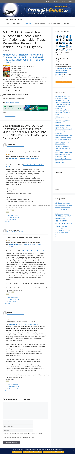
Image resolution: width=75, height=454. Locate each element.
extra (56, 209)
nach (62, 216)
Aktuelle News (28, 23)
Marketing (56, 1)
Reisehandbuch (58, 223)
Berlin (56, 205)
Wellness (63, 234)
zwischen (69, 234)
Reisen (64, 223)
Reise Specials (16, 23)
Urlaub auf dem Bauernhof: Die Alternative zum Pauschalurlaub (63, 160)
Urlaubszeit (64, 233)
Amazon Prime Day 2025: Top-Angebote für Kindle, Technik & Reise (62, 104)
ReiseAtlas (62, 218)
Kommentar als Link (13, 217)
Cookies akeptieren (17, 451)
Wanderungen (58, 234)
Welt (66, 234)
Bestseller (48, 1)
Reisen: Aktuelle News (10, 116)
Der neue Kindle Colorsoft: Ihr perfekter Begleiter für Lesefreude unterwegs (63, 98)
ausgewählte (62, 203)
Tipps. (60, 230)
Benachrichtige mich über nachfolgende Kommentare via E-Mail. (23, 433)
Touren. (65, 230)
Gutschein (66, 209)
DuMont (63, 207)
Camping (69, 205)
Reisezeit (69, 223)
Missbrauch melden (13, 215)
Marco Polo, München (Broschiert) (33, 251)
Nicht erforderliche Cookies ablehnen (33, 451)
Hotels (69, 211)
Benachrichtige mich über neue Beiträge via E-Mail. (19, 437)
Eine (69, 207)
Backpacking (68, 203)
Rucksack (57, 229)
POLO (69, 216)
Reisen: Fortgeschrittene (54, 23)
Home (8, 23)
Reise (57, 218)
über (56, 236)
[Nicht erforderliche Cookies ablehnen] (73, 451)
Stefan (56, 230)
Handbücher (58, 211)
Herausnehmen (64, 211)
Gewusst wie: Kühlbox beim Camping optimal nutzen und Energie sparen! (63, 154)
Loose (67, 214)
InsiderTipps (59, 214)
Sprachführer (68, 229)
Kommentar (12, 219)
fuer (58, 209)
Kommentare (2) (13, 389)
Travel (68, 230)
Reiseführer (61, 220)
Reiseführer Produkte (12, 102)
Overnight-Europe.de (12, 19)
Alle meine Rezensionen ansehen (28, 158)
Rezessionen (61, 226)
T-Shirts (63, 1)
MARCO (58, 216)
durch (66, 207)
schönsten (63, 229)
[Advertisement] (6, 72)
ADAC (57, 203)
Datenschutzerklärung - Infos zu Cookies (53, 451)
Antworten (7, 221)
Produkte (70, 1)
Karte (65, 214)
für (61, 209)
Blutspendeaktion (62, 205)
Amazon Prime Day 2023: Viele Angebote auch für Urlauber (62, 148)
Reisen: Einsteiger (40, 23)
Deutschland (57, 207)
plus (65, 216)
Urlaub (57, 233)
